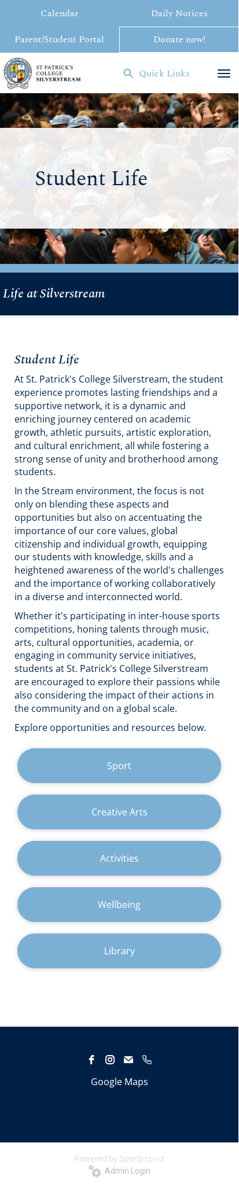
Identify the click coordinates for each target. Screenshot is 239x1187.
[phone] (147, 1059)
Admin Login (125, 1170)
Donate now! (179, 39)
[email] (128, 1059)
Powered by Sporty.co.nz (119, 1158)
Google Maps (119, 1081)
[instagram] (110, 1059)
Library (119, 951)
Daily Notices (179, 13)
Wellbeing (119, 904)
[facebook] (91, 1059)
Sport (119, 765)
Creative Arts (119, 812)
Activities (119, 858)
